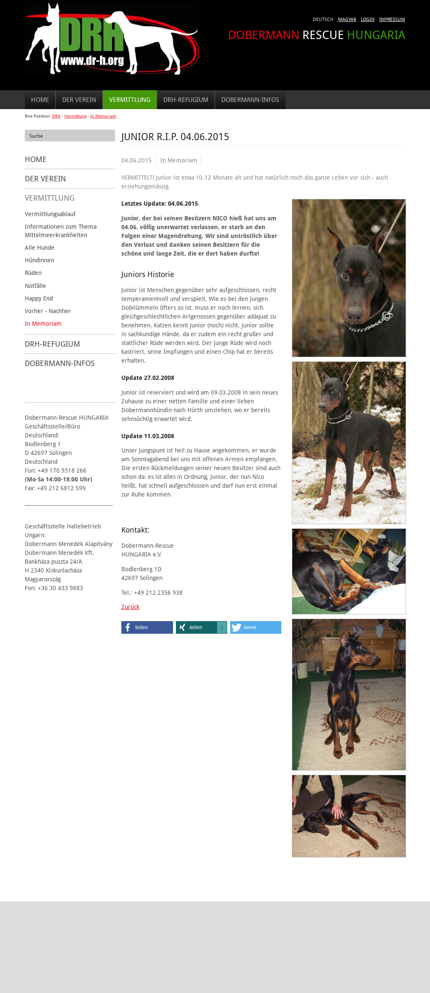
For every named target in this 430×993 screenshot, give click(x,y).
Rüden (33, 273)
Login (368, 19)
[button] (147, 627)
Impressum (392, 19)
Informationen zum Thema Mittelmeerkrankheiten (61, 230)
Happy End (39, 298)
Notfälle (35, 286)
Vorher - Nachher (48, 311)
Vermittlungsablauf (50, 214)
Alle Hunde (40, 247)
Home (40, 99)
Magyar (347, 19)
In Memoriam (103, 116)
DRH (56, 116)
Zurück (130, 607)
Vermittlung (129, 99)
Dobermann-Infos (250, 99)
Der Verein (79, 99)
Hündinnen (39, 260)
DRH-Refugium (185, 99)
